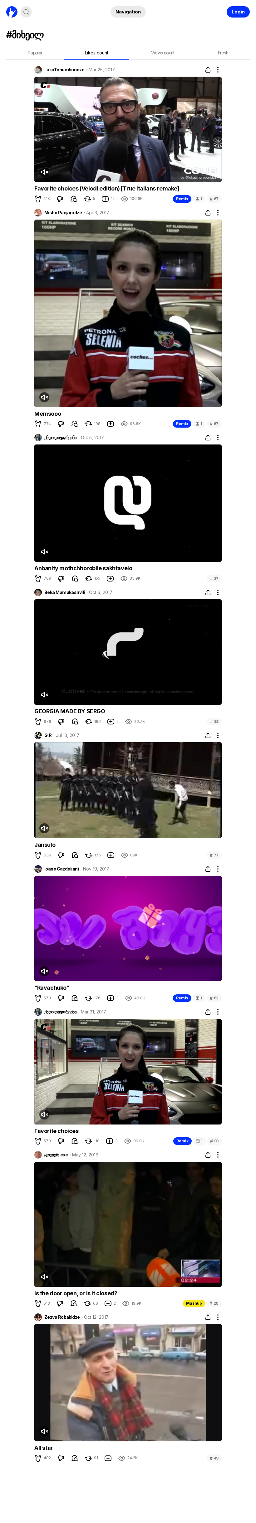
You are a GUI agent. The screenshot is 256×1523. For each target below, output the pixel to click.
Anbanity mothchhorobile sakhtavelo (83, 568)
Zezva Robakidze (62, 1317)
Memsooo (47, 413)
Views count (162, 52)
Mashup (194, 1303)
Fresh (223, 52)
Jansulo (44, 844)
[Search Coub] (26, 12)
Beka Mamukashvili (64, 592)
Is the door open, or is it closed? (75, 1293)
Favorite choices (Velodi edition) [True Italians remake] (106, 188)
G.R (48, 735)
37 (214, 578)
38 (214, 721)
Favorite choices (56, 1131)
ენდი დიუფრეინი (60, 437)
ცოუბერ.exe (56, 1155)
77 (214, 855)
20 (214, 1303)
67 (214, 198)
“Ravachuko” (51, 987)
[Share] (208, 70)
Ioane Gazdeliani (61, 869)
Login (238, 12)
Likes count (96, 52)
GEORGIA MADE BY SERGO (69, 711)
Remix (182, 198)
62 (214, 998)
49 (214, 1458)
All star (43, 1447)
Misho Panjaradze (63, 213)
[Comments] (73, 199)
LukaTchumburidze (64, 70)
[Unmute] (44, 172)
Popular (35, 52)
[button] (38, 199)
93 (214, 1141)
